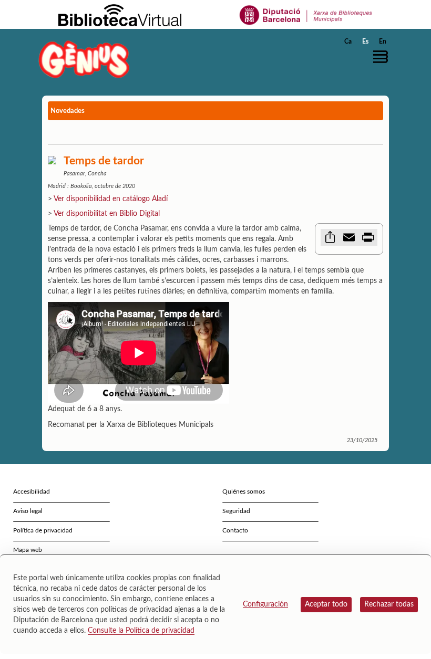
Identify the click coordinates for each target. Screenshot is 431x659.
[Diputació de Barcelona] (306, 14)
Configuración (265, 604)
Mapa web (27, 550)
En (382, 41)
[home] (84, 59)
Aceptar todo (326, 604)
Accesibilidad (31, 491)
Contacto (235, 530)
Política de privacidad (43, 530)
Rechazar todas (389, 604)
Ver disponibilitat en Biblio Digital (107, 213)
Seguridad (236, 511)
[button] (383, 57)
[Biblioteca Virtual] (119, 14)
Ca (348, 41)
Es (365, 41)
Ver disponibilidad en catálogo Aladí (111, 199)
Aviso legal (28, 511)
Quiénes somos (243, 491)
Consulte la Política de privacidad (141, 630)
